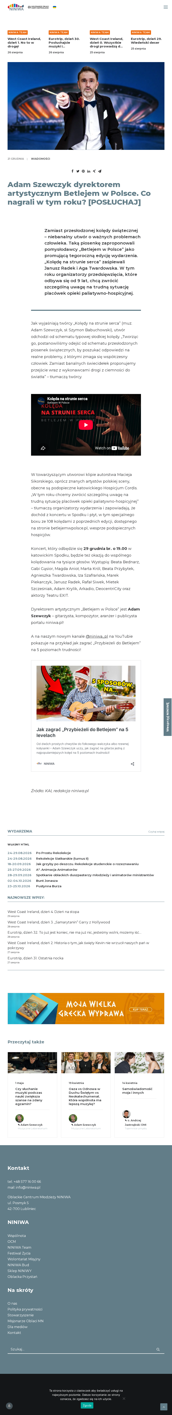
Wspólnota (17, 1236)
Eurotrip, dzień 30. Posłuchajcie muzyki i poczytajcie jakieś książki (64, 46)
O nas (12, 1303)
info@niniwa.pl (28, 1187)
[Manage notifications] (9, 1405)
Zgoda (87, 1405)
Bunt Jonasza (47, 881)
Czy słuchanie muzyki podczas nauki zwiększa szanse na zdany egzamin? (28, 1096)
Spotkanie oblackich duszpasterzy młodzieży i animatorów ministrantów (95, 875)
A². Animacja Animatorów (56, 870)
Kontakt (14, 1333)
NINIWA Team (18, 32)
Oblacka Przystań (22, 1277)
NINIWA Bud (18, 1265)
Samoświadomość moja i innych (137, 1091)
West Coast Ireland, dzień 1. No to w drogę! (24, 42)
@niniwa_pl (97, 636)
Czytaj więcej (156, 831)
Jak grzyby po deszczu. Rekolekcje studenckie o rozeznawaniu (87, 864)
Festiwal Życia (19, 1253)
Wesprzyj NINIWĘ (167, 717)
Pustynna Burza (48, 886)
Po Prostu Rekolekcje (53, 853)
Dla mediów (17, 1327)
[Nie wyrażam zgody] (124, 1398)
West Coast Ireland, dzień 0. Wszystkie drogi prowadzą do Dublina (106, 44)
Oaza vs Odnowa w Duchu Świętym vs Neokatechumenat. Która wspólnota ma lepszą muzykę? (85, 1096)
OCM (12, 1242)
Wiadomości (40, 158)
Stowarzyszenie (21, 1315)
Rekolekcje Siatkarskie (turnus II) (62, 858)
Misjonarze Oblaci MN (26, 1321)
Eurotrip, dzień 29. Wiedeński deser (146, 41)
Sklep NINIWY (19, 1271)
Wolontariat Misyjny (24, 1259)
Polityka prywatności (25, 1309)
